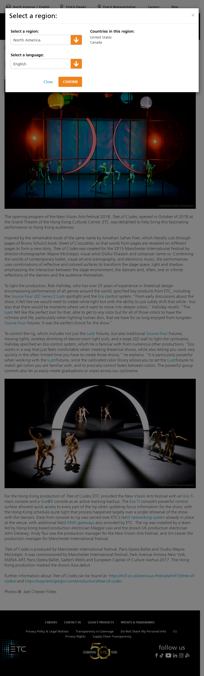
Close (48, 81)
